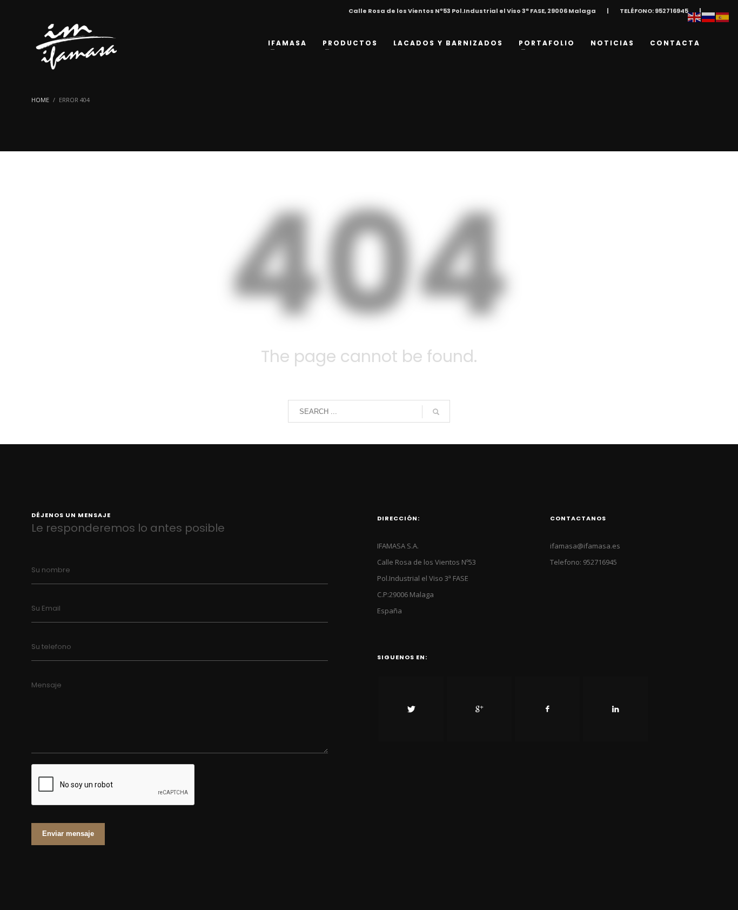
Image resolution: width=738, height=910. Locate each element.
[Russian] (709, 16)
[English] (695, 16)
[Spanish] (723, 16)
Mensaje (46, 685)
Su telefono (51, 646)
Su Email (46, 608)
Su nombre (50, 570)
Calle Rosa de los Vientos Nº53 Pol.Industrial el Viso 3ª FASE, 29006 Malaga (472, 10)
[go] (436, 411)
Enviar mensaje (68, 833)
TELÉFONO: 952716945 (654, 10)
